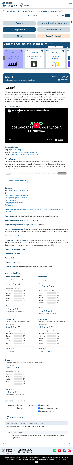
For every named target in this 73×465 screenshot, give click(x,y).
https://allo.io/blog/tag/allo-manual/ (23, 152)
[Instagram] (69, 450)
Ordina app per (42, 47)
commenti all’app (45, 405)
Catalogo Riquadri (11, 11)
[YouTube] (59, 450)
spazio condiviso (28, 209)
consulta (17, 236)
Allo (8, 77)
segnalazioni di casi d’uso (47, 411)
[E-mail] (54, 450)
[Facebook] (64, 450)
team (53, 209)
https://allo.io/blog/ (15, 150)
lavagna (19, 209)
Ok (36, 462)
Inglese (20, 408)
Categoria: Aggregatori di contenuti (46, 11)
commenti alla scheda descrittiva (49, 408)
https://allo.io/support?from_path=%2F (24, 155)
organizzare (38, 209)
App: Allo (60, 11)
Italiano (20, 405)
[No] (71, 460)
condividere (12, 209)
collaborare (47, 209)
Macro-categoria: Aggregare (26, 11)
